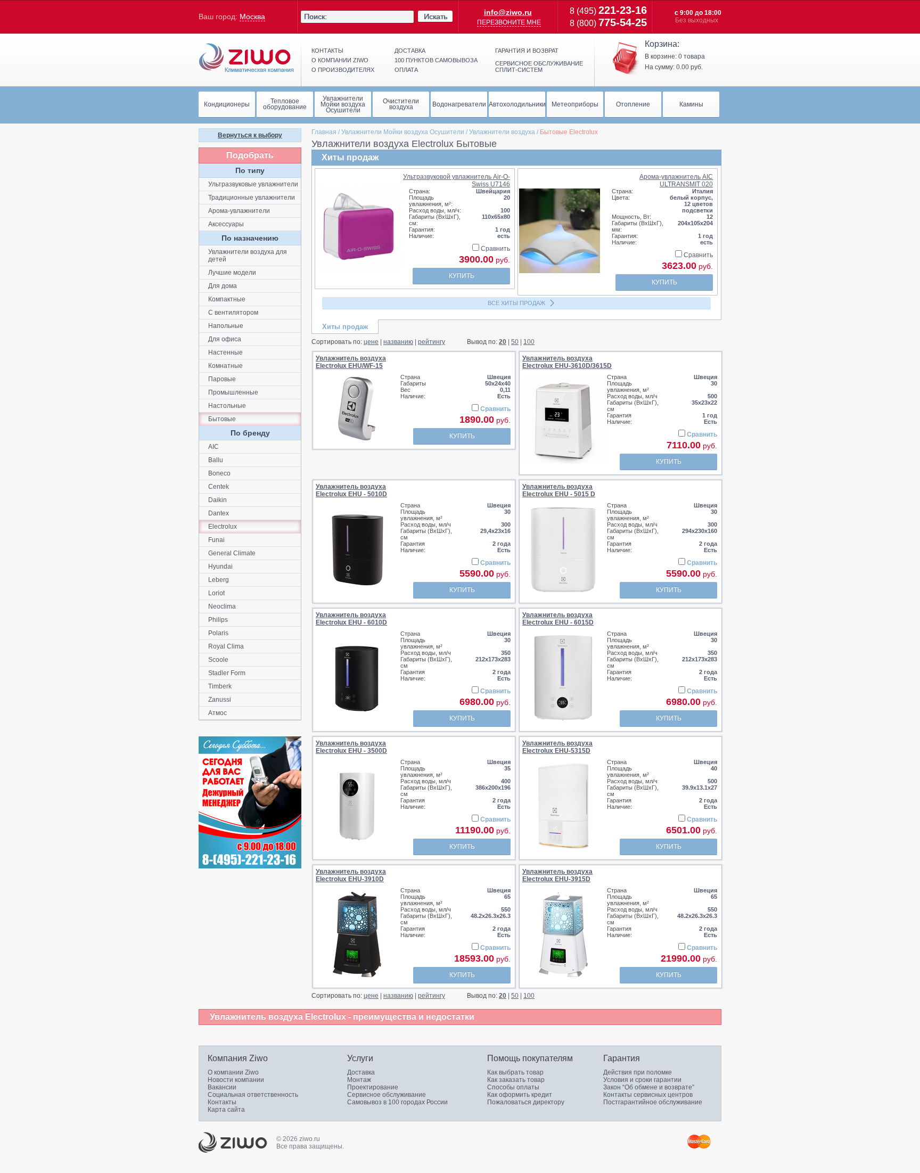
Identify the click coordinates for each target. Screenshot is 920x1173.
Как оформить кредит (519, 1094)
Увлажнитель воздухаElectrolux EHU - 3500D (351, 747)
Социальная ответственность (253, 1094)
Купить (461, 276)
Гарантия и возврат (526, 50)
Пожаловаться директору (525, 1102)
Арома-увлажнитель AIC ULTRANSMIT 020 (676, 180)
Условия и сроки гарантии (642, 1080)
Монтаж (359, 1080)
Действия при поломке (637, 1072)
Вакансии (222, 1087)
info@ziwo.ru (508, 12)
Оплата (406, 70)
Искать (435, 16)
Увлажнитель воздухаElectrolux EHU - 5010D (351, 490)
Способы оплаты (513, 1087)
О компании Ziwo (233, 1072)
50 (515, 342)
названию (398, 342)
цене (371, 342)
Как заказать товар (516, 1080)
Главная (323, 132)
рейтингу (431, 342)
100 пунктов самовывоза (436, 60)
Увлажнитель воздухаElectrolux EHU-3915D (557, 875)
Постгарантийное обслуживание (652, 1102)
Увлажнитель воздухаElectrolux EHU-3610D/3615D (567, 362)
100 (529, 342)
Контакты (327, 50)
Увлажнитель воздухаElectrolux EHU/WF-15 (351, 362)
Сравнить (494, 248)
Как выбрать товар (515, 1072)
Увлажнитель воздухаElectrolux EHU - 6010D (351, 618)
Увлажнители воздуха (502, 132)
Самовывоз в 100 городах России (397, 1102)
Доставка (410, 50)
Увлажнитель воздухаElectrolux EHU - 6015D (558, 618)
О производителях (342, 70)
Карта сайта (226, 1109)
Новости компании (236, 1080)
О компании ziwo (339, 60)
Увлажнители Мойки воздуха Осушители (402, 132)
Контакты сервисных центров (648, 1094)
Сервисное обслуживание (386, 1094)
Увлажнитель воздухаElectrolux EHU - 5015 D (558, 490)
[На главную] (246, 58)
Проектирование (372, 1087)
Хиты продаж (345, 327)
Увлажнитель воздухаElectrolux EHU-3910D (351, 875)
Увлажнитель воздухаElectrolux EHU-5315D (557, 747)
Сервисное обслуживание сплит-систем (539, 66)
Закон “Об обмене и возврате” (648, 1087)
